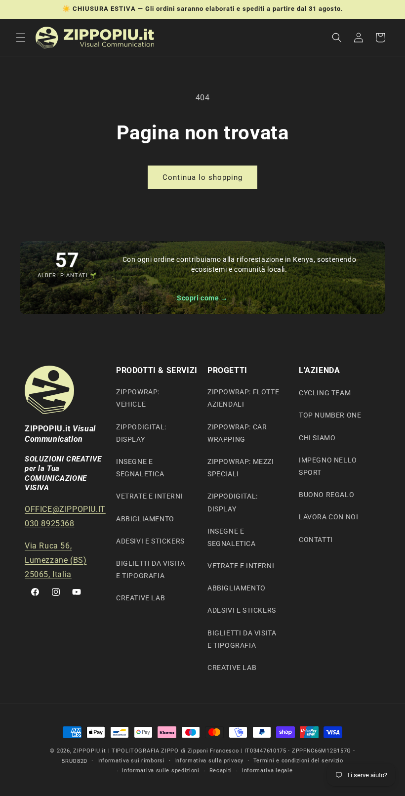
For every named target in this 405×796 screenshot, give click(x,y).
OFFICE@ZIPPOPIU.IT (65, 509)
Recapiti (221, 770)
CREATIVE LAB (140, 598)
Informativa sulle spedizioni (161, 770)
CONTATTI (316, 540)
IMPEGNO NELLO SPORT (328, 466)
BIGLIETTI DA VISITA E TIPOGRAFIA (150, 569)
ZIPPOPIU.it (89, 751)
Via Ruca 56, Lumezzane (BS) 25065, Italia (55, 560)
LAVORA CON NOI (328, 517)
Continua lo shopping (202, 177)
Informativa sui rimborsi (131, 760)
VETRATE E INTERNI (149, 496)
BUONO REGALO (326, 495)
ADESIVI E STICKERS (150, 541)
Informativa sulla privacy (208, 760)
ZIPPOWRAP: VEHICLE (138, 398)
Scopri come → (202, 298)
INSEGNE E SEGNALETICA (140, 468)
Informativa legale (267, 770)
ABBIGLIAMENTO (145, 519)
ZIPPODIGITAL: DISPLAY (141, 433)
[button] (21, 37)
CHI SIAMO (317, 438)
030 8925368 (50, 523)
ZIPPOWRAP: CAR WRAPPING (237, 433)
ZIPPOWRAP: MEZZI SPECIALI (240, 468)
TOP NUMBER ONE (330, 415)
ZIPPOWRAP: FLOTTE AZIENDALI (243, 398)
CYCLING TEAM (325, 393)
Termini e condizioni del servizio (298, 760)
